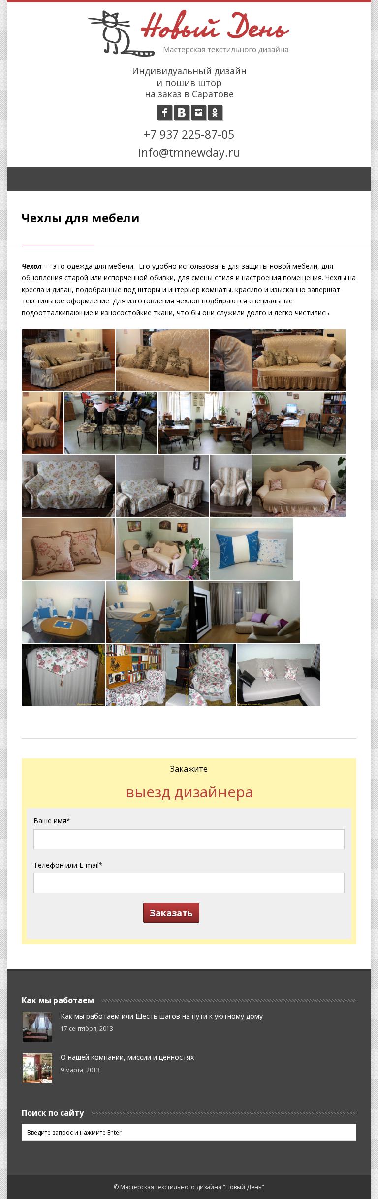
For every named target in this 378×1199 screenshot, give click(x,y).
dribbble (181, 112)
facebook (165, 112)
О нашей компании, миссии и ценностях (127, 1057)
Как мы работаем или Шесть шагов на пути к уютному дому (162, 1015)
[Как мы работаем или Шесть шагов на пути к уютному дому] (37, 1027)
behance (215, 112)
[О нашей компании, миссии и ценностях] (37, 1068)
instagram (198, 112)
